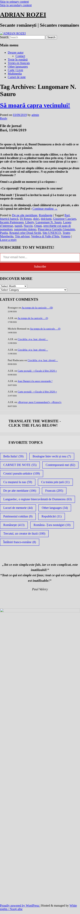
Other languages (18, 66)
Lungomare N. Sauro (49, 222)
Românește (45, 215)
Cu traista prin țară (55, 482)
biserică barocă (9, 218)
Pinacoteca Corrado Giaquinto (56, 229)
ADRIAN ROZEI (23, 14)
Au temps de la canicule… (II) (37, 307)
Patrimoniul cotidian (17, 516)
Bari (67, 215)
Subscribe (40, 266)
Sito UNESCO (52, 232)
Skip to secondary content (16, 5)
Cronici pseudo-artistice (21, 473)
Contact (20, 56)
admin (35, 115)
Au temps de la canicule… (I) (32, 318)
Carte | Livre (15, 70)
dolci (36, 218)
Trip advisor (22, 236)
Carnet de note (17, 77)
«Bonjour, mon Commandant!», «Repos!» (40, 402)
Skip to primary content (14, 1)
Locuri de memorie (18, 507)
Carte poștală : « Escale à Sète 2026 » (37, 370)
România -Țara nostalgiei (52, 525)
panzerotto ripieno (25, 229)
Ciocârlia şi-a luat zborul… (33, 339)
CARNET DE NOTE (20, 465)
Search (4, 37)
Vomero (65, 236)
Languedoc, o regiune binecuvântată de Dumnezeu (37, 499)
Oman (38, 225)
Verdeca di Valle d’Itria (45, 236)
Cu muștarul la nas (17, 482)
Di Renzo (26, 218)
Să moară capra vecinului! (35, 105)
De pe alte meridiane (24, 215)
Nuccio (28, 225)
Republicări (52, 516)
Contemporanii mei (60, 465)
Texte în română (18, 59)
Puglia (4, 232)
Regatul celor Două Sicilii (25, 232)
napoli (18, 225)
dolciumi (46, 218)
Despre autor (15, 52)
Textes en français (19, 63)
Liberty (29, 222)
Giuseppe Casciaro (64, 218)
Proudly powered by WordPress (20, 905)
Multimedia (15, 73)
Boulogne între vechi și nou (52, 456)
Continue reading (44, 208)
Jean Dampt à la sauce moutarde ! (35, 381)
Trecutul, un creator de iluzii (24, 533)
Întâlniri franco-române (19, 542)
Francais (54, 490)
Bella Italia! (13, 456)
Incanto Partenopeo (12, 222)
